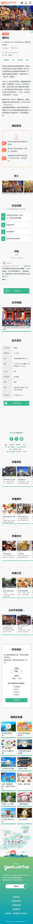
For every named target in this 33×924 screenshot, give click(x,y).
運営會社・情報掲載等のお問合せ (16, 913)
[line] (21, 439)
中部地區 (18, 845)
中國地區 (6, 839)
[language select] (22, 3)
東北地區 (26, 837)
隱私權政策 (16, 909)
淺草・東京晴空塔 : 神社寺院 (14, 451)
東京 (24, 444)
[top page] (6, 444)
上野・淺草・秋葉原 (9, 447)
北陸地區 (17, 835)
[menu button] (30, 3)
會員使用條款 (16, 905)
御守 (27, 84)
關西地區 (13, 838)
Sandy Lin (9, 263)
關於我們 (16, 897)
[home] (8, 3)
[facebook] (11, 439)
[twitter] (16, 439)
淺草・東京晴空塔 (21, 447)
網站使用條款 (16, 901)
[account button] (26, 3)
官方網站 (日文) (18, 395)
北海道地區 (25, 827)
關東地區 (18, 444)
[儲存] (31, 31)
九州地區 (4, 847)
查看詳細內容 (27, 266)
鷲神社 (10, 55)
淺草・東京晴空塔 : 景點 (15, 449)
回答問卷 (16, 700)
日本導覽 (11, 444)
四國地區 (11, 845)
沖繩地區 (7, 832)
